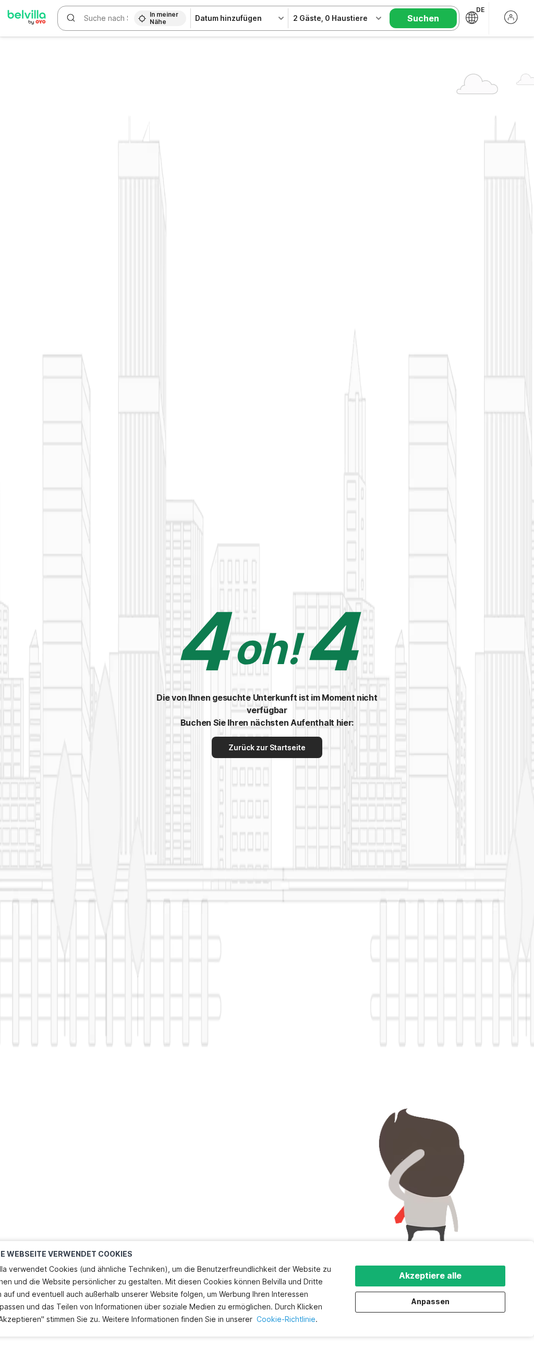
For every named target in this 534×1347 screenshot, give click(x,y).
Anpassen (430, 1301)
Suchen (423, 18)
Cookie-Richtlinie (286, 1319)
